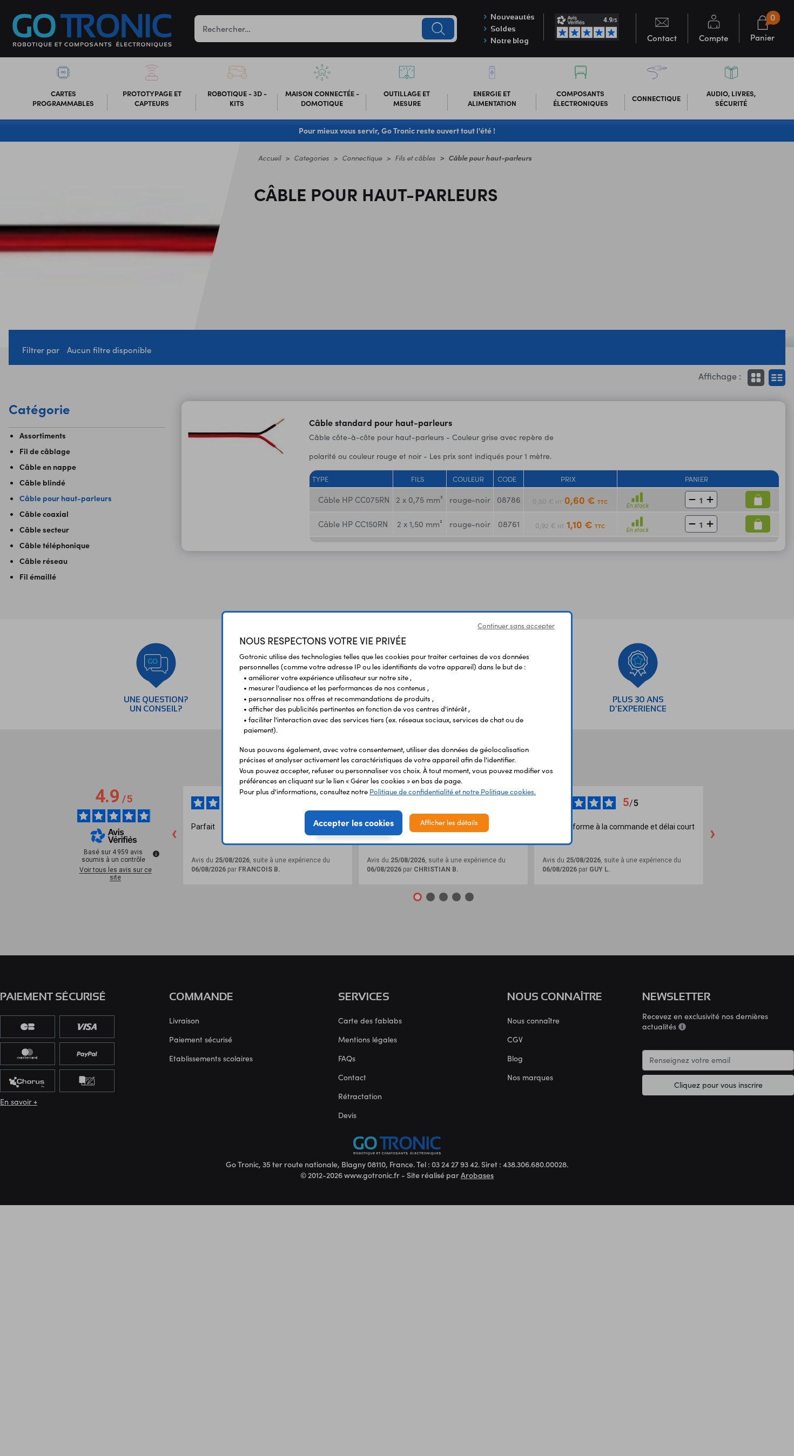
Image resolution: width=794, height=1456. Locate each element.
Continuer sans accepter (516, 625)
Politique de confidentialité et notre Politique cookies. (452, 791)
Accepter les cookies (353, 822)
